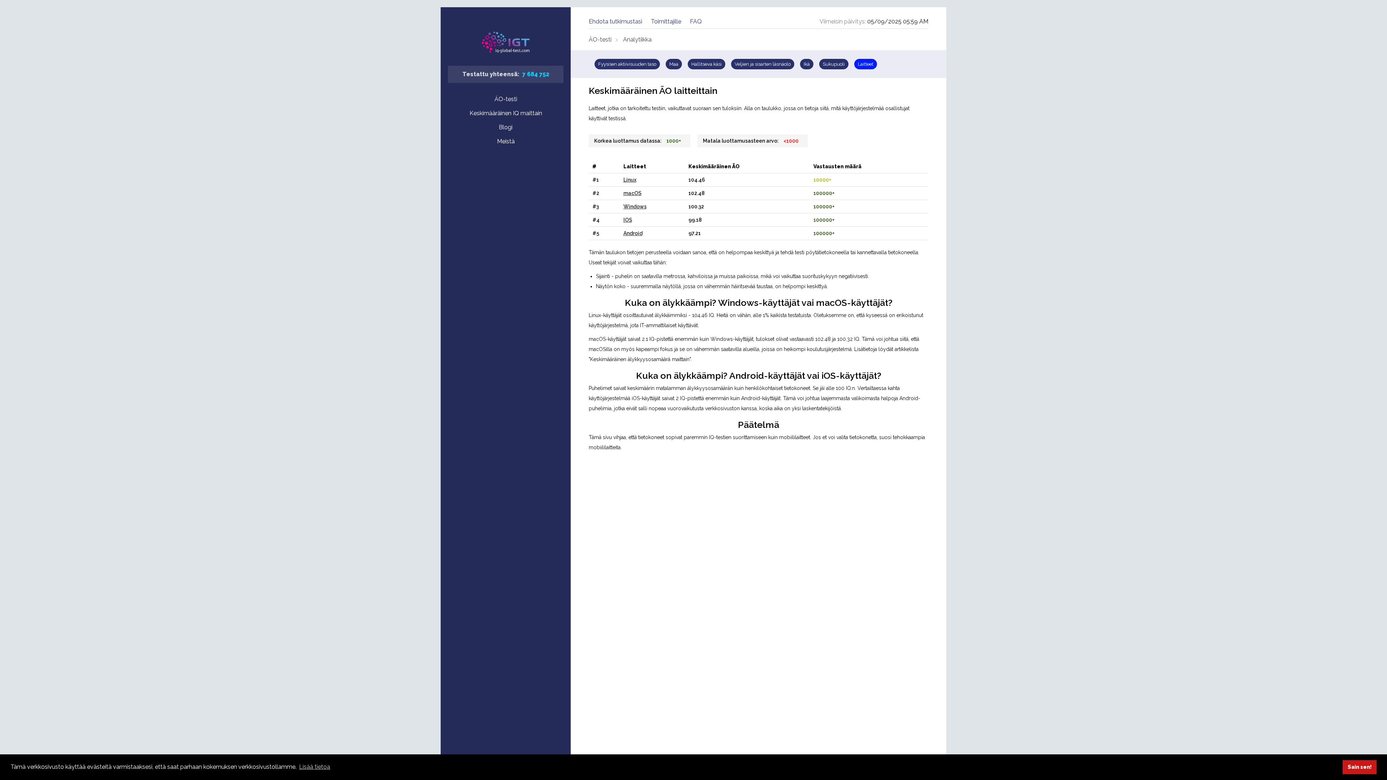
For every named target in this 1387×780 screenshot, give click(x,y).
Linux (629, 180)
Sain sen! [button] (1360, 767)
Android (633, 233)
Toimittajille (666, 21)
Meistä (506, 141)
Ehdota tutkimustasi (615, 21)
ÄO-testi (505, 99)
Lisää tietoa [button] (314, 766)
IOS (627, 220)
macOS (632, 193)
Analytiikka (637, 39)
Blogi (506, 127)
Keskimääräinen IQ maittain (506, 113)
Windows (635, 206)
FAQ (696, 21)
